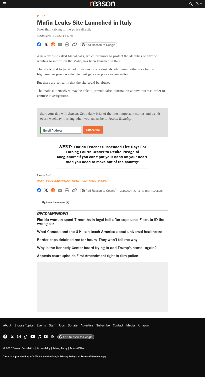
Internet (103, 180)
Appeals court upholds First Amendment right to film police (87, 255)
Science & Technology (58, 180)
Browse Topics (24, 325)
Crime (92, 180)
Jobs (62, 325)
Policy (41, 16)
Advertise (87, 325)
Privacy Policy (60, 348)
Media (130, 325)
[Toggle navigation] (4, 4)
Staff (52, 325)
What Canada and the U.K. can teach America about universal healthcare (99, 231)
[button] (199, 3)
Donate (72, 325)
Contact (118, 325)
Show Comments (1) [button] (57, 202)
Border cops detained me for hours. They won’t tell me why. (88, 239)
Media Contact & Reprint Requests (141, 191)
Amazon (143, 325)
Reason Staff (44, 35)
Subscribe (93, 130)
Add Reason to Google (100, 45)
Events (41, 325)
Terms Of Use (77, 348)
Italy (84, 180)
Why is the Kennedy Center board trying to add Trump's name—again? (97, 247)
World (75, 180)
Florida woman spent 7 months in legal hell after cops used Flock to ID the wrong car (100, 221)
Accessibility (43, 348)
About (7, 325)
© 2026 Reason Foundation (18, 348)
